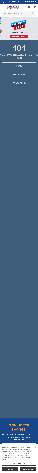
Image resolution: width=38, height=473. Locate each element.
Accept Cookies (28, 469)
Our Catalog (19, 74)
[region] (19, 458)
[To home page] (13, 7)
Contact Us (19, 83)
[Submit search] (33, 13)
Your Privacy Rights (19, 463)
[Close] (35, 447)
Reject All (10, 469)
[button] (3, 7)
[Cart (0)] (34, 7)
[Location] (23, 7)
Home (19, 66)
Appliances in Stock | (20, 2)
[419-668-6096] (29, 7)
